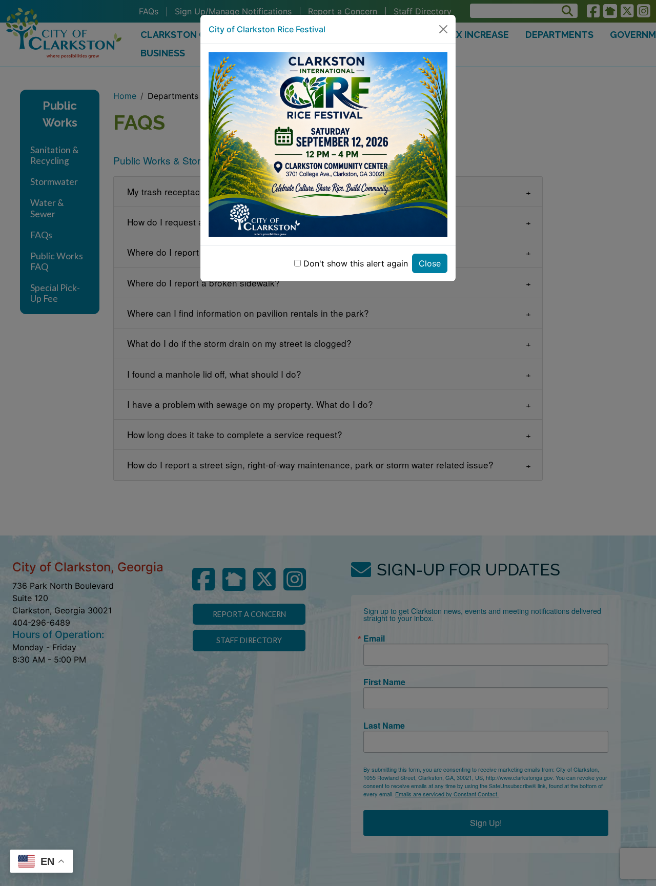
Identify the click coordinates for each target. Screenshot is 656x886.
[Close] (443, 29)
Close (430, 263)
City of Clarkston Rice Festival (267, 29)
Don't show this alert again (355, 263)
